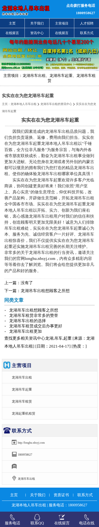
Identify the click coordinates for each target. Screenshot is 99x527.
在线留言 (12, 33)
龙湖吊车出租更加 (25, 331)
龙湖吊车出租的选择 (27, 321)
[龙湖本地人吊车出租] (30, 9)
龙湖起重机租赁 (23, 413)
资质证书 (61, 495)
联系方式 (86, 33)
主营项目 (61, 23)
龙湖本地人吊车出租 (24, 104)
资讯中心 (37, 33)
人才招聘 (86, 23)
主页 (12, 23)
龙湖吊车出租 (22, 377)
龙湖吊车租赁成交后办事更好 (35, 326)
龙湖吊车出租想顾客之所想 (45, 290)
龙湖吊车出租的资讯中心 (56, 104)
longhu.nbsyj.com (40, 258)
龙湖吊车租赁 (22, 401)
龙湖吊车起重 (22, 389)
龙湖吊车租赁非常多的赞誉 (33, 315)
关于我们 (37, 23)
